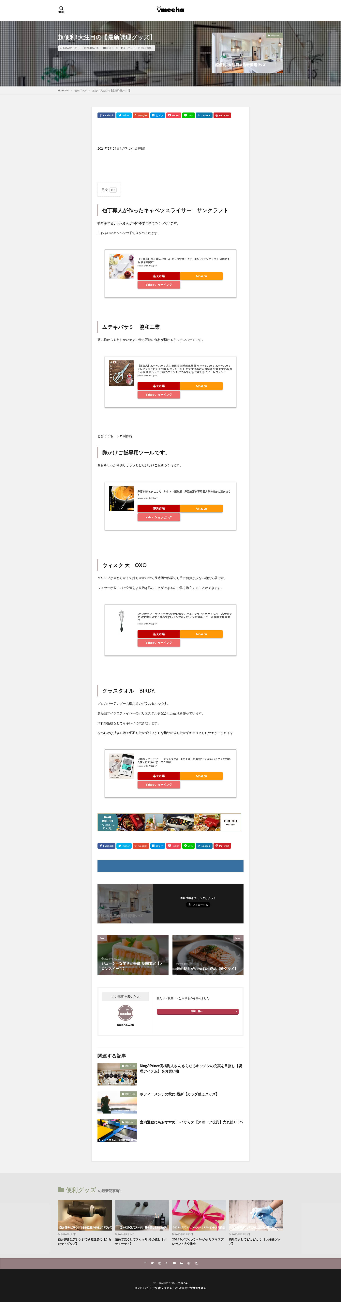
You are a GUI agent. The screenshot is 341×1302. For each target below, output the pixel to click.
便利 (143, 48)
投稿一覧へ (197, 1011)
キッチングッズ (131, 48)
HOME (65, 90)
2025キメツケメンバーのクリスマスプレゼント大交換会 (198, 1241)
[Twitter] (124, 115)
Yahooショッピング (159, 284)
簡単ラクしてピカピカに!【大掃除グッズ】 (254, 1241)
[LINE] (188, 115)
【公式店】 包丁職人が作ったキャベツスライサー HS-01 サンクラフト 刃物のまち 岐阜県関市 (184, 260)
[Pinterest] (222, 115)
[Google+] (141, 115)
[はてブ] (157, 115)
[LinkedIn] (204, 115)
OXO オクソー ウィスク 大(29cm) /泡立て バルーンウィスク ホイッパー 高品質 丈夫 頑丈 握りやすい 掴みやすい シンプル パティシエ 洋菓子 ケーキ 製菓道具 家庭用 (185, 616)
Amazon (201, 276)
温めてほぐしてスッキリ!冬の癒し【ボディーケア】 (141, 1241)
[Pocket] (173, 115)
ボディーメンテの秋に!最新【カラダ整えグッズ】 (179, 1094)
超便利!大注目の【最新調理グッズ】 (111, 90)
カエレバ (153, 266)
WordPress (197, 1287)
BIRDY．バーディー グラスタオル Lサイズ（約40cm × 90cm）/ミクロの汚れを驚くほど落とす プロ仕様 (184, 760)
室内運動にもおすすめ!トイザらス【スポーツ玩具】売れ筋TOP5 (191, 1122)
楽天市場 (159, 276)
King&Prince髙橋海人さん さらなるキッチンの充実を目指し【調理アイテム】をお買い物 (191, 1068)
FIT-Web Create (160, 1287)
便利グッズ (112, 48)
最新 (149, 48)
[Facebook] (106, 115)
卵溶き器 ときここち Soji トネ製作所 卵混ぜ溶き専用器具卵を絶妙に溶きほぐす (184, 493)
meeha (182, 1282)
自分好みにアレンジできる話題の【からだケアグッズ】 (84, 1241)
